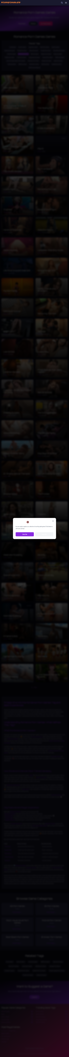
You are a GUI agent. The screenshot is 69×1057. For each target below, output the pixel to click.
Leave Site (44, 534)
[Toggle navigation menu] (66, 2)
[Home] (10, 2)
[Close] (53, 521)
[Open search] (62, 2)
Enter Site (24, 534)
